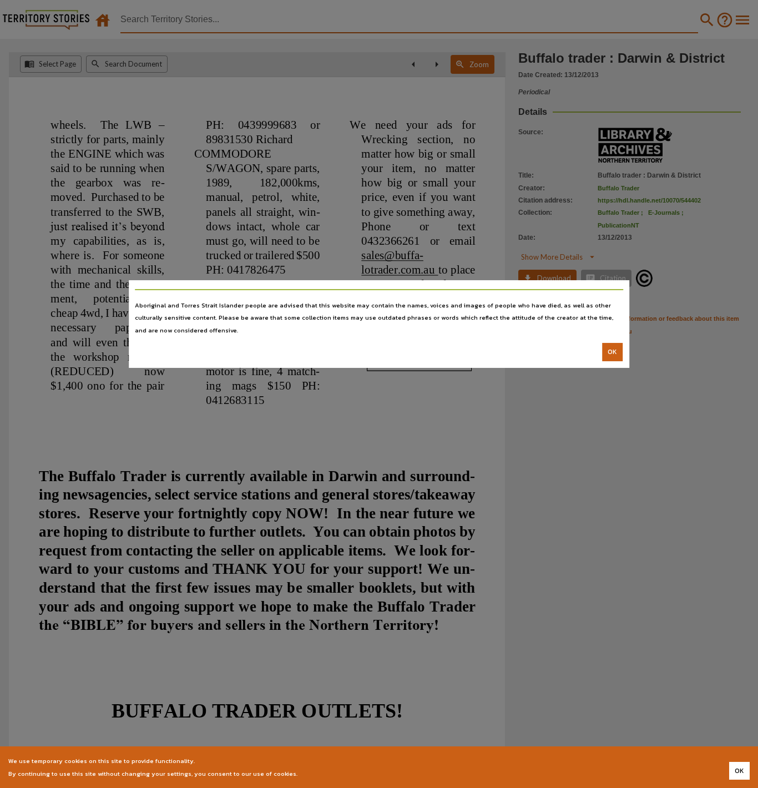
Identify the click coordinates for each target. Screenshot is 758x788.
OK (612, 352)
